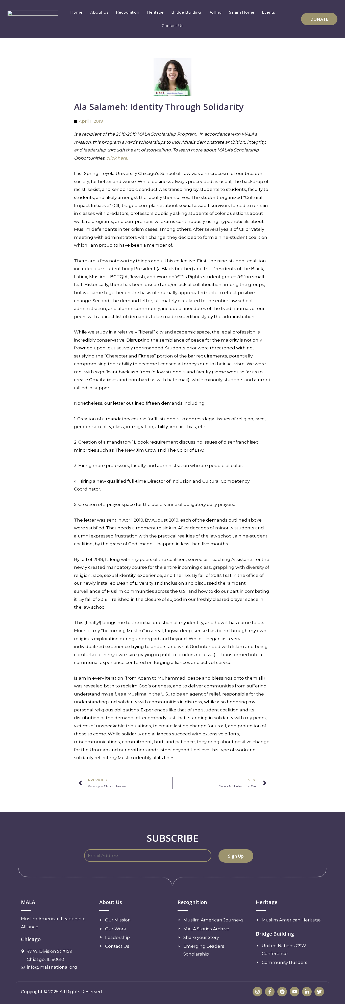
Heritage (155, 12)
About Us (99, 12)
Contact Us (172, 25)
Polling (214, 12)
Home (76, 12)
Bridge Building (186, 12)
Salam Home (241, 12)
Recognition (127, 12)
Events (268, 12)
